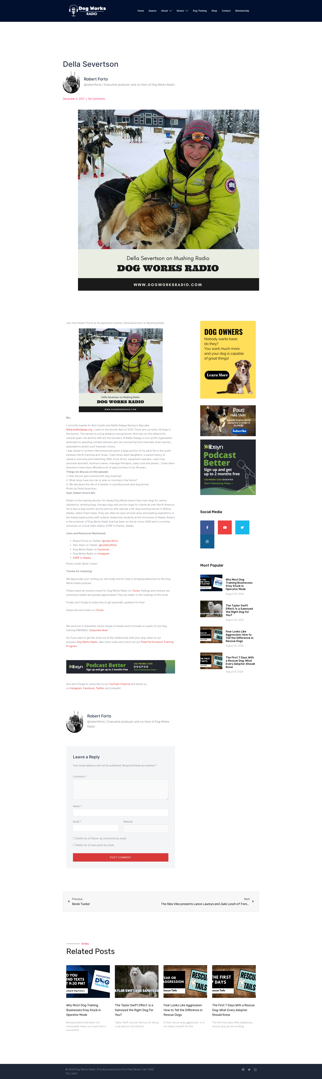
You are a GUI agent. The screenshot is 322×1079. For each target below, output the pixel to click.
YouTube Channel (119, 684)
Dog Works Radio (87, 642)
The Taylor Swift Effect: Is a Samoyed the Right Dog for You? (239, 610)
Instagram (76, 688)
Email (77, 821)
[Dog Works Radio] (87, 10)
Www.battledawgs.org (79, 429)
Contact (226, 10)
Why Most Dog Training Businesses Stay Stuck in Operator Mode (239, 584)
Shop (214, 10)
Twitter (100, 688)
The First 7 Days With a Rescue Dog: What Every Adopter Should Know (240, 662)
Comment (80, 776)
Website (128, 821)
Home (141, 10)
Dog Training (200, 10)
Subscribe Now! (98, 630)
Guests (152, 10)
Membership (242, 10)
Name (77, 806)
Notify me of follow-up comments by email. (101, 838)
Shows (180, 10)
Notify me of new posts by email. (95, 845)
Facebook (89, 688)
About (164, 10)
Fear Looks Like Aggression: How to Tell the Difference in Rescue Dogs (239, 636)
